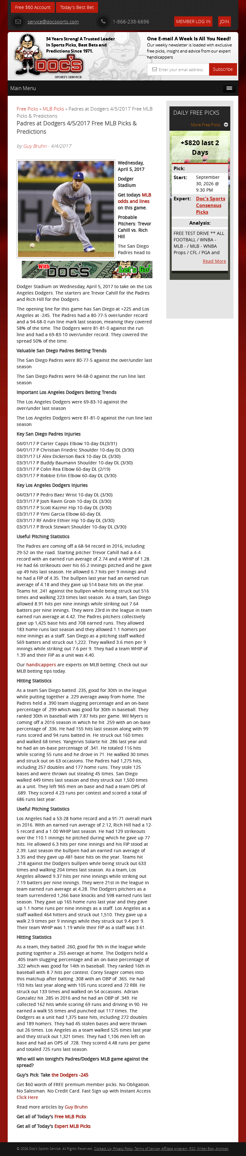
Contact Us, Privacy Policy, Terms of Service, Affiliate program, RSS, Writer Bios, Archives (161, 1148)
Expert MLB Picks (72, 1126)
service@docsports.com (53, 21)
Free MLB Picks (70, 1116)
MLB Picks (53, 108)
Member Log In (193, 21)
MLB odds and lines (134, 198)
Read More (214, 261)
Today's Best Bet (77, 7)
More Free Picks (205, 125)
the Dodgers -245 (70, 1075)
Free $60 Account (33, 7)
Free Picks (27, 108)
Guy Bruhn (34, 146)
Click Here (27, 1097)
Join (224, 21)
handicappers (41, 664)
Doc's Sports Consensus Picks (210, 205)
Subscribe (223, 69)
